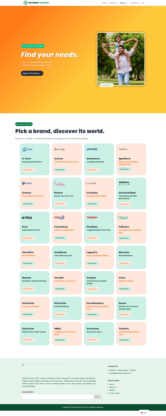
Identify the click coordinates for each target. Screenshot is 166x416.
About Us (113, 3)
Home (104, 3)
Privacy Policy (114, 393)
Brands (122, 3)
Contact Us (135, 3)
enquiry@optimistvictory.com (120, 373)
